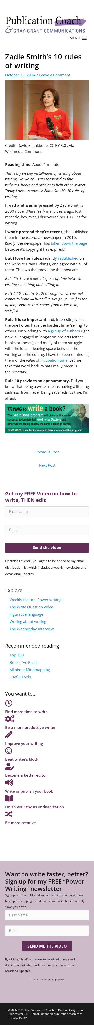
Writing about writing (28, 621)
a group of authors (64, 330)
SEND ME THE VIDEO (47, 946)
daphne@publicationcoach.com (61, 1014)
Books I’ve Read (23, 662)
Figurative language (26, 614)
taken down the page (69, 243)
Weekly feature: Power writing (35, 599)
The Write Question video (31, 606)
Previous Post (47, 451)
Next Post (47, 465)
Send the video (47, 547)
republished (68, 258)
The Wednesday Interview (32, 628)
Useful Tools (20, 676)
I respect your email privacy (47, 979)
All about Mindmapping (30, 669)
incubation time (53, 360)
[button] (75, 38)
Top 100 (17, 654)
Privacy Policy (18, 1017)
